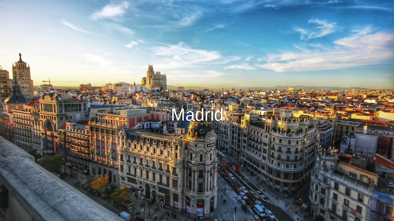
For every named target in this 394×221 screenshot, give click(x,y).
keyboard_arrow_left (40, 136)
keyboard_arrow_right (353, 136)
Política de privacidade (197, 215)
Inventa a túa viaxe (197, 73)
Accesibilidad (271, 215)
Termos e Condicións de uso (142, 215)
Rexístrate (221, 90)
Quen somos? (238, 215)
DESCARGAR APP (178, 90)
